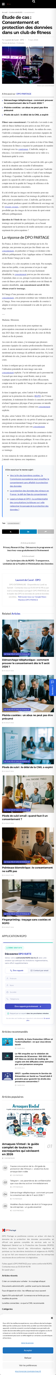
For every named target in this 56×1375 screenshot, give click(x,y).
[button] (52, 1318)
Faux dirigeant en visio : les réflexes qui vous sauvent (24, 1290)
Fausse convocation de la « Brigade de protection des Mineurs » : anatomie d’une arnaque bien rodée (29, 1169)
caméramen (23, 149)
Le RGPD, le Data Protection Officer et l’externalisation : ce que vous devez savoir (34, 1042)
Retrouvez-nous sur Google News (32, 597)
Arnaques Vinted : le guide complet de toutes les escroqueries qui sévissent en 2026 (20, 1149)
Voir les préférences (28, 1365)
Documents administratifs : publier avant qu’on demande (26, 1286)
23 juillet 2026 (8, 875)
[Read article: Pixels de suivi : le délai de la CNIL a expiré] (28, 745)
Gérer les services (27, 1343)
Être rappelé (18, 970)
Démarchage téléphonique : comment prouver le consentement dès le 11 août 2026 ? (25, 663)
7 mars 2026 (33, 40)
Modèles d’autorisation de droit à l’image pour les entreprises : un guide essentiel (31, 1205)
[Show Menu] (3, 4)
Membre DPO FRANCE (28, 600)
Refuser (28, 1358)
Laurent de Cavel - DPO (14, 40)
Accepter (28, 1350)
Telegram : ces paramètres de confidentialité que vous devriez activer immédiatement (30, 1182)
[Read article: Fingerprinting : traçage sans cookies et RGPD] (28, 898)
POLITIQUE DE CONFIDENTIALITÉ (28, 1371)
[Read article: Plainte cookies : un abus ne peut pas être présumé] (28, 693)
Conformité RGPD (15, 12)
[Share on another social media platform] (46, 531)
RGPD (38, 395)
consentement (29, 12)
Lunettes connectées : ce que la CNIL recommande (23, 1303)
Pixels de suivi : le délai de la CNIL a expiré (26, 114)
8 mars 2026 (20, 1068)
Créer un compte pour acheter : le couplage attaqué (23, 1281)
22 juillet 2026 (8, 927)
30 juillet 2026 (8, 670)
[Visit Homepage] (9, 4)
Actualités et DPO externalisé (17, 654)
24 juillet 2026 (8, 771)
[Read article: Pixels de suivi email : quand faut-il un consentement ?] (28, 794)
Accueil (4, 12)
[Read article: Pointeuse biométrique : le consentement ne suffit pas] (28, 846)
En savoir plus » (8, 1270)
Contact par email (40, 970)
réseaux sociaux (11, 206)
